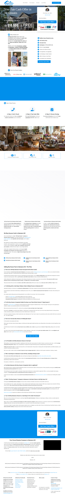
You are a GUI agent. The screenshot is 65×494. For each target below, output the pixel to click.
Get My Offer (17, 484)
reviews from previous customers (41, 374)
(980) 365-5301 (53, 483)
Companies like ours (11, 304)
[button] (12, 258)
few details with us (12, 296)
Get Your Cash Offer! (47, 22)
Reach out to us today (8, 392)
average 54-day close (53, 472)
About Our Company (18, 479)
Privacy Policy (17, 487)
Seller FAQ (57, 489)
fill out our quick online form (18, 331)
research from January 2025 (14, 472)
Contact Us (53, 489)
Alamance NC (26, 442)
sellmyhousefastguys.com (7, 493)
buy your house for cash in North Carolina (18, 450)
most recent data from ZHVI (23, 474)
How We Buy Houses (19, 480)
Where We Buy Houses (19, 482)
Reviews (16, 483)
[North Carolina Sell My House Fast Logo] (9, 0)
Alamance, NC (47, 474)
